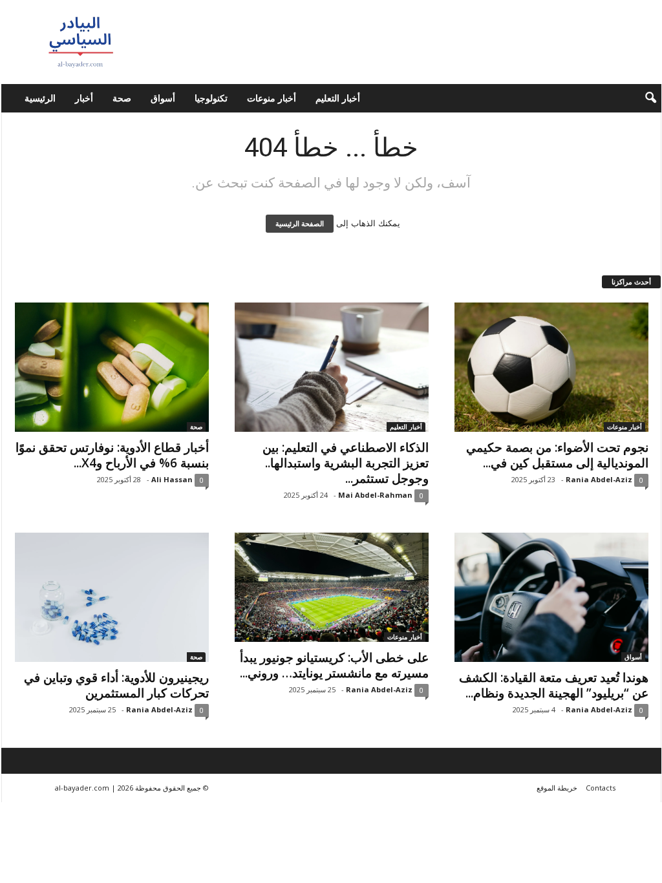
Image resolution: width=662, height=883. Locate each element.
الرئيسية (40, 98)
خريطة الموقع (557, 788)
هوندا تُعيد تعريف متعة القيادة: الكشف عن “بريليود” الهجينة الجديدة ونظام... (553, 685)
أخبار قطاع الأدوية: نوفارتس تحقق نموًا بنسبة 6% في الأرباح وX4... (112, 455)
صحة (121, 98)
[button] (642, 98)
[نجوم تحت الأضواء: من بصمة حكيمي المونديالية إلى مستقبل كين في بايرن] (551, 367)
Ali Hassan (172, 479)
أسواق (163, 98)
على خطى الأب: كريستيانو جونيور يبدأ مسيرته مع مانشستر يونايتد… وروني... (334, 665)
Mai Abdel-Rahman (375, 495)
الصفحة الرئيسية (299, 224)
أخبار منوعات (271, 98)
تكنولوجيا (211, 98)
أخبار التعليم (337, 98)
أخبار (84, 98)
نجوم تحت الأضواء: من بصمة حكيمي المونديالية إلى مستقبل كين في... (557, 455)
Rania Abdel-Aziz (599, 479)
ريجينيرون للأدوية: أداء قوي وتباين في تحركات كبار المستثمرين (116, 685)
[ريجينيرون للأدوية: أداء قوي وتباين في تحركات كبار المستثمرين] (112, 597)
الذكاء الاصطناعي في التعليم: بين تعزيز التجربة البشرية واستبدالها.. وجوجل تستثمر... (345, 463)
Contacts (600, 788)
